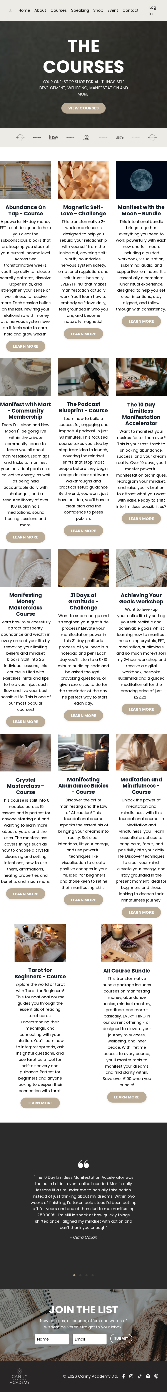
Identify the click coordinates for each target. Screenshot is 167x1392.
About (40, 10)
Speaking (80, 10)
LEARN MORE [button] (25, 346)
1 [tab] (74, 1275)
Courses (58, 10)
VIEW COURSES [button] (83, 108)
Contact (130, 10)
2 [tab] (80, 1275)
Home (24, 10)
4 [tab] (92, 1275)
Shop (98, 10)
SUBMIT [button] (121, 1338)
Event (113, 10)
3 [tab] (86, 1275)
